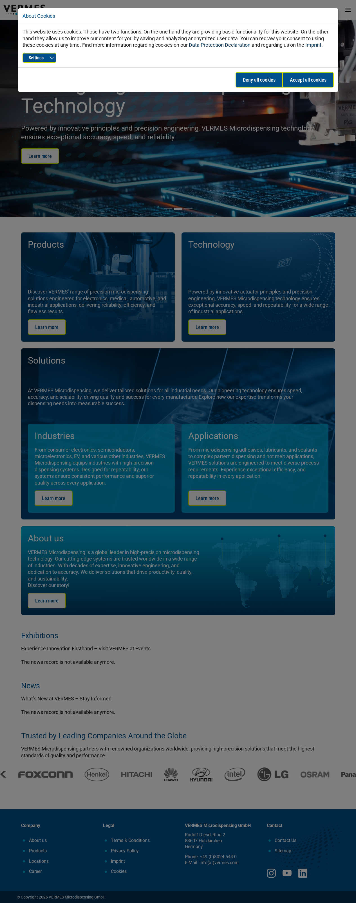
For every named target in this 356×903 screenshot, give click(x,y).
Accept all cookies (308, 80)
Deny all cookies (259, 80)
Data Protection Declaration (219, 45)
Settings (36, 58)
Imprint (313, 45)
